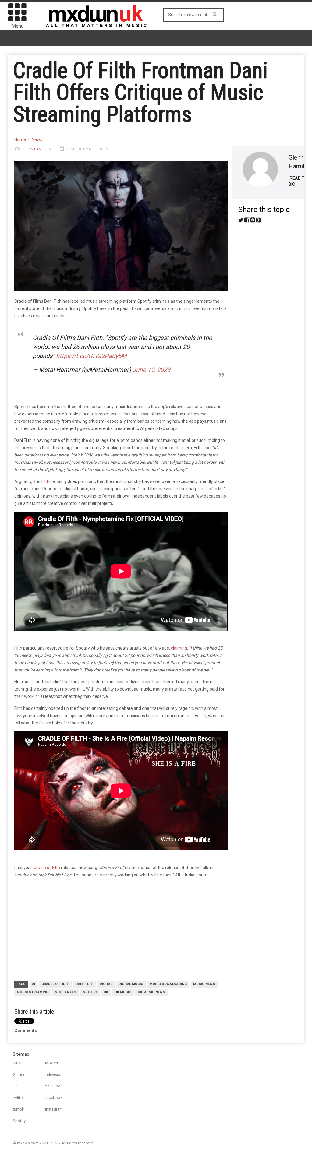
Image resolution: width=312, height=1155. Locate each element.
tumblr (18, 1109)
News (37, 139)
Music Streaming (32, 992)
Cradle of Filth (47, 867)
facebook (53, 1097)
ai (33, 984)
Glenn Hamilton (36, 149)
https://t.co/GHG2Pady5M (91, 356)
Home (20, 139)
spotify (90, 992)
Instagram (54, 1109)
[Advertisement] (121, 930)
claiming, (179, 648)
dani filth (84, 984)
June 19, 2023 (151, 369)
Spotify (19, 1120)
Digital (106, 984)
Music (18, 1063)
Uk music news (151, 992)
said (207, 447)
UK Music (123, 992)
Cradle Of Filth (55, 984)
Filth (45, 481)
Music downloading (168, 984)
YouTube (52, 1086)
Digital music (131, 984)
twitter (18, 1097)
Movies (51, 1063)
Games (19, 1074)
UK (106, 992)
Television (53, 1074)
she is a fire (65, 992)
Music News (204, 984)
